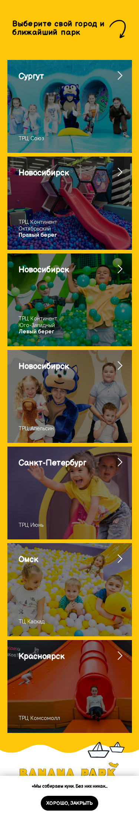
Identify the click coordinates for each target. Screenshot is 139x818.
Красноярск (41, 657)
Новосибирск (44, 173)
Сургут (31, 76)
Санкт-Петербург (52, 463)
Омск (28, 560)
